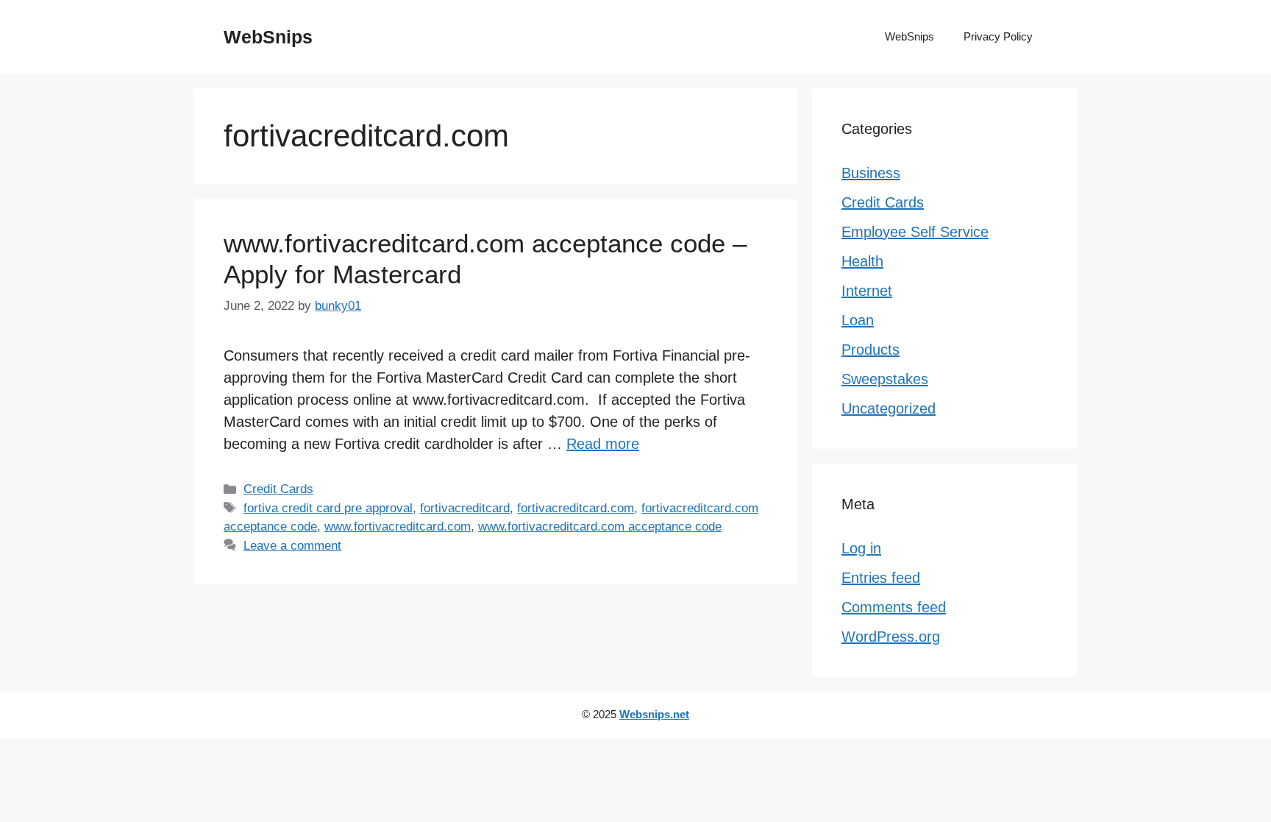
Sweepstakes (884, 379)
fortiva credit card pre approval (328, 508)
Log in (861, 548)
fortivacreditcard (465, 508)
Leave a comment (292, 546)
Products (870, 349)
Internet (866, 291)
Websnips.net (654, 714)
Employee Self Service (915, 232)
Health (862, 261)
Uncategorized (888, 408)
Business (870, 173)
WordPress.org (890, 636)
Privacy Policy (998, 36)
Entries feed (880, 578)
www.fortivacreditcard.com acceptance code (600, 527)
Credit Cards (278, 489)
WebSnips (268, 36)
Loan (857, 320)
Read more (602, 444)
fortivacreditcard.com (575, 508)
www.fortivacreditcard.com (397, 527)
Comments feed (893, 607)
